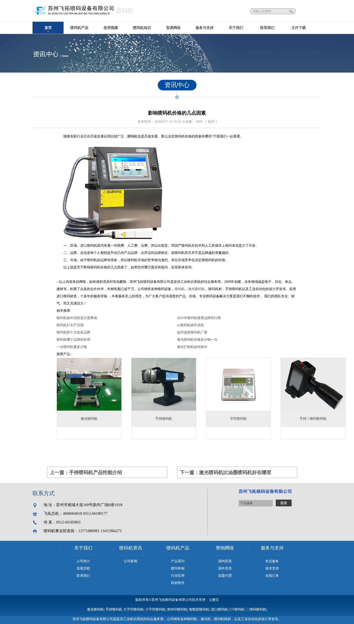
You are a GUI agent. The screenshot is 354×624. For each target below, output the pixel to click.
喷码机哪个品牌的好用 (73, 339)
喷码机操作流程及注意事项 (77, 318)
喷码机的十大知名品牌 (73, 332)
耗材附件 (177, 583)
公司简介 (83, 561)
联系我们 (267, 28)
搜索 (291, 11)
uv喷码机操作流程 (190, 325)
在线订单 (272, 575)
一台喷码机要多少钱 (72, 347)
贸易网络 (173, 28)
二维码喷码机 (256, 609)
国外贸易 (225, 568)
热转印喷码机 (177, 609)
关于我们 (236, 28)
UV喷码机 (236, 609)
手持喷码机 (113, 609)
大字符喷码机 (133, 609)
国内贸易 (225, 561)
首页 (48, 28)
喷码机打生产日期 (70, 325)
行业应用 (177, 575)
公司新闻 (130, 561)
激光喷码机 (196, 289)
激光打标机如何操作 (192, 347)
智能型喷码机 (199, 609)
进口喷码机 (219, 609)
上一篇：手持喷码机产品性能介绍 (86, 472)
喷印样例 (177, 568)
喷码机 (132, 136)
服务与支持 (205, 28)
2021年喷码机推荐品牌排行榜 (199, 318)
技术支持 (272, 568)
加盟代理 (225, 575)
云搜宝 (214, 600)
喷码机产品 (79, 28)
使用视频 (111, 28)
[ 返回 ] (211, 121)
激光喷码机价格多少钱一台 (197, 339)
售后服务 (272, 561)
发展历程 (83, 568)
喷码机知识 (142, 28)
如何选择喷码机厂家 (192, 332)
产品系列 (177, 561)
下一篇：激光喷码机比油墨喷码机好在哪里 (225, 472)
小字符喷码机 (155, 609)
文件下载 (298, 28)
